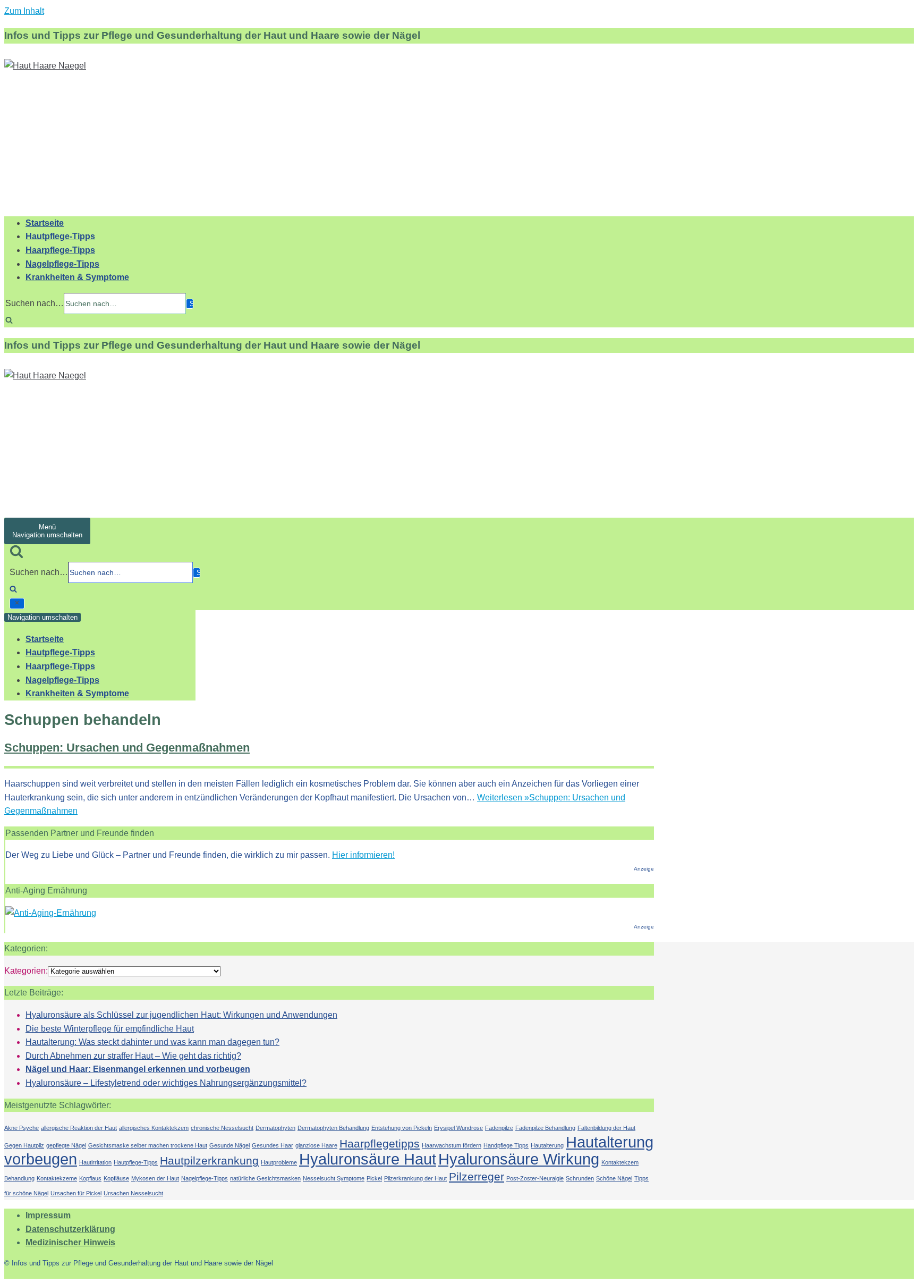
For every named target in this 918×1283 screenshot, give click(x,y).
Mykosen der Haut (155, 1178)
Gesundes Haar (272, 1145)
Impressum (48, 1215)
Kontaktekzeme (57, 1178)
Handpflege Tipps (506, 1145)
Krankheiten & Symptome (77, 277)
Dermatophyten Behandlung (333, 1128)
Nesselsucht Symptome (333, 1178)
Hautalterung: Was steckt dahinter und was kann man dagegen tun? (152, 1041)
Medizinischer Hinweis (70, 1242)
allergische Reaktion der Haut (79, 1128)
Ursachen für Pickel (75, 1193)
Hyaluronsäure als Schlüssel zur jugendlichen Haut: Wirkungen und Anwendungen (181, 1014)
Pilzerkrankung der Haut (415, 1178)
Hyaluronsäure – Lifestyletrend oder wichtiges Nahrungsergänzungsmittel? (166, 1082)
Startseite (45, 222)
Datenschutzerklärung (70, 1229)
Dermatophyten (275, 1128)
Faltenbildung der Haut (606, 1128)
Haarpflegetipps (379, 1143)
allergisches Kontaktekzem (154, 1128)
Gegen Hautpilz (24, 1145)
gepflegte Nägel (66, 1145)
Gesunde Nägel (229, 1145)
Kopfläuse (116, 1178)
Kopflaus (90, 1178)
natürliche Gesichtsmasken (265, 1178)
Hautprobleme (279, 1162)
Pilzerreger (476, 1176)
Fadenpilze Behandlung (545, 1128)
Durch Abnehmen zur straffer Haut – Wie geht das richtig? (133, 1055)
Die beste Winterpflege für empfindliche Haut (110, 1028)
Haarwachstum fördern (451, 1145)
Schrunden (580, 1178)
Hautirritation (95, 1162)
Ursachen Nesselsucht (133, 1193)
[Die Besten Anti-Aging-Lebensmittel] (50, 912)
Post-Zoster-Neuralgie (535, 1178)
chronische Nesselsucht (222, 1128)
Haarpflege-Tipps (60, 250)
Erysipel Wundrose (458, 1128)
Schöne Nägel (614, 1178)
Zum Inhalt (24, 10)
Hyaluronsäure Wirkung (518, 1159)
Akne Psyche (21, 1128)
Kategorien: (26, 970)
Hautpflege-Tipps (60, 236)
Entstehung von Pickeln (401, 1128)
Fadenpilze (499, 1128)
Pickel (374, 1178)
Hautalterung (547, 1145)
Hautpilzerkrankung (209, 1160)
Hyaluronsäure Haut (367, 1159)
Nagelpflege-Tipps (62, 263)
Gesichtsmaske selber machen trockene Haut (147, 1145)
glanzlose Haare (316, 1145)
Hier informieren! (363, 854)
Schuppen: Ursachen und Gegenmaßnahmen (127, 747)
